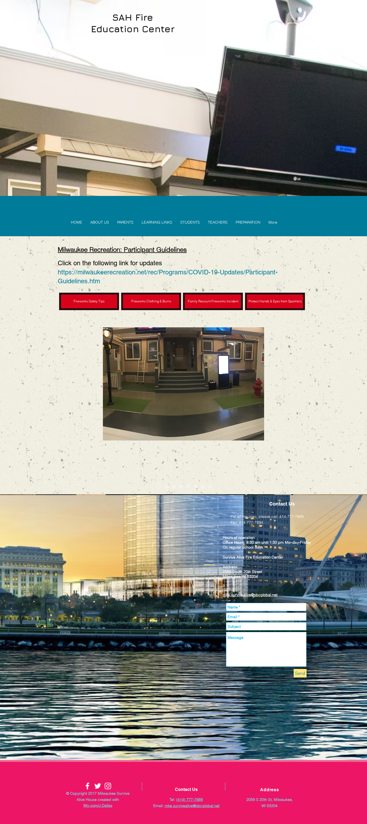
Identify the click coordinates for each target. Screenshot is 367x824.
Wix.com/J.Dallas (97, 805)
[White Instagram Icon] (107, 786)
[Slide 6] (195, 486)
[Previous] (29, 365)
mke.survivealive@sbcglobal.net (250, 594)
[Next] (337, 365)
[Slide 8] (210, 486)
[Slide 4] (181, 486)
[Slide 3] (174, 486)
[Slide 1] (157, 486)
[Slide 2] (165, 486)
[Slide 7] (203, 486)
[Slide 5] (188, 486)
